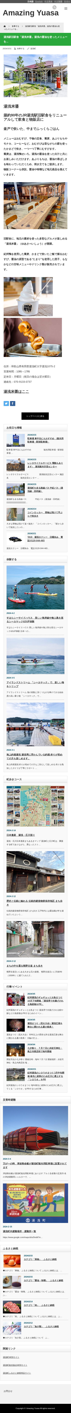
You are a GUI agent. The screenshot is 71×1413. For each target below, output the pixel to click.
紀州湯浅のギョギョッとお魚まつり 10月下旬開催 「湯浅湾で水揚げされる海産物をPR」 (45, 1001)
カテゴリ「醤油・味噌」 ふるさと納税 (43, 1280)
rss (54, 7)
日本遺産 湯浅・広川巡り (21, 835)
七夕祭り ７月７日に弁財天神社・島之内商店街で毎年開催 (44, 1050)
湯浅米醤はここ (16, 391)
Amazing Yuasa (33, 1408)
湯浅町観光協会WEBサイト (15, 1365)
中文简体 (48, 1)
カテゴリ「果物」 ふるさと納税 (40, 1259)
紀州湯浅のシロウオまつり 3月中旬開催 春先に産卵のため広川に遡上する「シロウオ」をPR (45, 1076)
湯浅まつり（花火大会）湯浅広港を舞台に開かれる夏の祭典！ (44, 1025)
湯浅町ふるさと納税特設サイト (17, 1373)
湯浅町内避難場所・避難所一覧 (19, 1231)
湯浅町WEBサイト (11, 1357)
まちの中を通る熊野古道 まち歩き (25, 965)
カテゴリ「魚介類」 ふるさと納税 (41, 1326)
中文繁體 (58, 1)
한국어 (67, 1)
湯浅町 (33, 49)
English (39, 1)
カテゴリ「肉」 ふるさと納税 (39, 1305)
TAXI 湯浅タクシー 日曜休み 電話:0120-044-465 (45, 539)
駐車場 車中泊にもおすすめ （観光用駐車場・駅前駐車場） (45, 440)
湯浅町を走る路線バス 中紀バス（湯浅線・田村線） (45, 490)
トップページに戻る (35, 416)
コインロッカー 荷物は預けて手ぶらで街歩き (44, 514)
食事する (20, 49)
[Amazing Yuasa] (31, 12)
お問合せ (8, 1391)
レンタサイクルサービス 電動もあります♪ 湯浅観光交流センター (45, 465)
